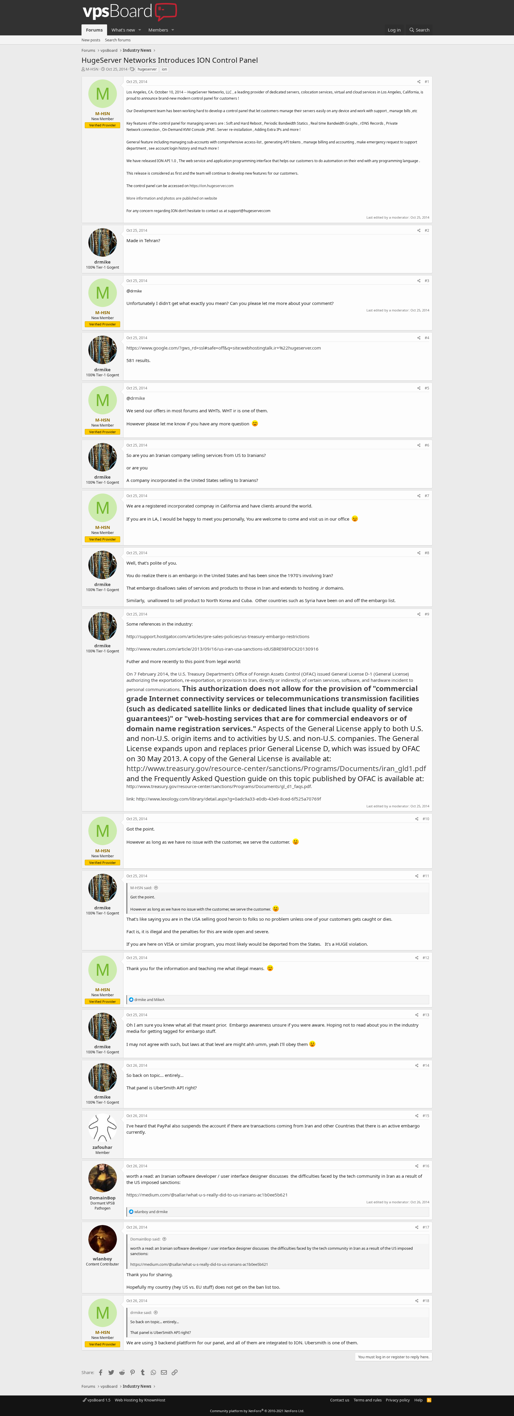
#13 (426, 1014)
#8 (427, 552)
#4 (427, 337)
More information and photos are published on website (171, 198)
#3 (427, 280)
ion (164, 69)
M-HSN (92, 69)
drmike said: (141, 1312)
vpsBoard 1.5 (98, 1400)
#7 (427, 495)
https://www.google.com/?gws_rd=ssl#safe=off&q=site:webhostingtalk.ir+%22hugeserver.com (223, 348)
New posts (91, 40)
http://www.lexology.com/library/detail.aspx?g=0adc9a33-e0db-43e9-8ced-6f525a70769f (228, 799)
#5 (427, 388)
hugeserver (147, 69)
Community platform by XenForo (257, 1411)
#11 (426, 875)
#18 (426, 1300)
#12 (426, 957)
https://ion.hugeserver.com (211, 185)
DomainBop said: (145, 1239)
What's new (123, 30)
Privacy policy (398, 1400)
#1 (427, 81)
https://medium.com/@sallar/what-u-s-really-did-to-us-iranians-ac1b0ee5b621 (207, 1195)
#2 (427, 230)
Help (418, 1400)
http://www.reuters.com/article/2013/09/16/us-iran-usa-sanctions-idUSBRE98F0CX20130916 (222, 649)
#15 (426, 1115)
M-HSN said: (141, 887)
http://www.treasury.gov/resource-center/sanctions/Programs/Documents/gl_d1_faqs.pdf (218, 786)
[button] (140, 29)
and (149, 999)
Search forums (118, 40)
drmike (102, 262)
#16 (426, 1165)
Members (158, 30)
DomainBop (103, 1198)
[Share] (419, 82)
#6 (427, 445)
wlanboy (102, 1259)
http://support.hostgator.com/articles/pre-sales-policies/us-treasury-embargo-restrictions (217, 636)
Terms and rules (368, 1400)
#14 (426, 1065)
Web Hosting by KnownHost (140, 1400)
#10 (426, 818)
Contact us (339, 1400)
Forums (94, 30)
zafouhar (102, 1147)
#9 (427, 614)
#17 (426, 1227)
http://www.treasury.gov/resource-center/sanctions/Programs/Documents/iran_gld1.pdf (276, 768)
